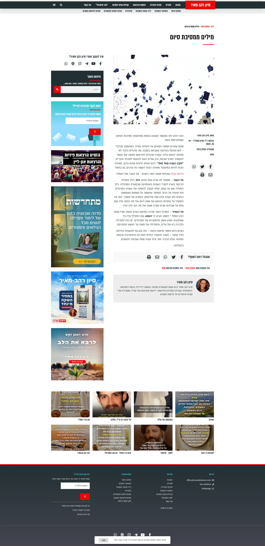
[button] (61, 5)
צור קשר (87, 5)
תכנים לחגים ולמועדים (113, 11)
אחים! (211, 420)
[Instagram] (80, 63)
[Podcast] (73, 63)
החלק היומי (176, 11)
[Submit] (95, 131)
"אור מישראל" (102, 5)
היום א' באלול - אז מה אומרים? (117, 453)
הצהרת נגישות (167, 508)
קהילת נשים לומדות (120, 5)
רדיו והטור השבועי (143, 11)
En (54, 5)
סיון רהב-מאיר (200, 5)
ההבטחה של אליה (165, 420)
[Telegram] (87, 63)
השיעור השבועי (161, 11)
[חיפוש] (57, 89)
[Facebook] (100, 63)
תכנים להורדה (155, 5)
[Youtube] (93, 63)
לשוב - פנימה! (167, 453)
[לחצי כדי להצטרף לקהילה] (77, 226)
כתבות (178, 5)
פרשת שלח (177, 174)
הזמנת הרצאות (139, 5)
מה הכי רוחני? (84, 420)
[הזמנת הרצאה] (77, 166)
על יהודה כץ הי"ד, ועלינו (121, 420)
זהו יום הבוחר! (84, 453)
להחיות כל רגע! (207, 453)
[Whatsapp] (66, 63)
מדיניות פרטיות (83, 514)
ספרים (168, 5)
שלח (212, 154)
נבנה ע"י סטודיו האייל (81, 510)
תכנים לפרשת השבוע (91, 11)
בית (212, 26)
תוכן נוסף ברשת (124, 501)
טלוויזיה (128, 11)
